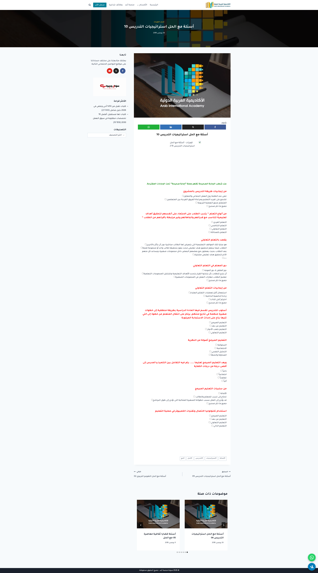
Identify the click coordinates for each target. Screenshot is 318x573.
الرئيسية (154, 5)
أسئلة (222, 458)
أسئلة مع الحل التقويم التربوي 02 (150, 474)
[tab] (187, 552)
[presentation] (206, 514)
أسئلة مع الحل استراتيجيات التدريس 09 (211, 474)
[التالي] (141, 525)
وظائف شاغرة (115, 5)
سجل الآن (100, 5)
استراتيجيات (211, 458)
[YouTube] (109, 71)
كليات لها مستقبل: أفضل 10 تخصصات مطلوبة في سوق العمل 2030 (109, 118)
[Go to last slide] (224, 525)
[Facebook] (122, 71)
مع (182, 458)
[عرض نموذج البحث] (89, 5)
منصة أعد (129, 5)
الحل (190, 458)
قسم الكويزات (159, 22)
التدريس (199, 458)
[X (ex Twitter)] (116, 71)
